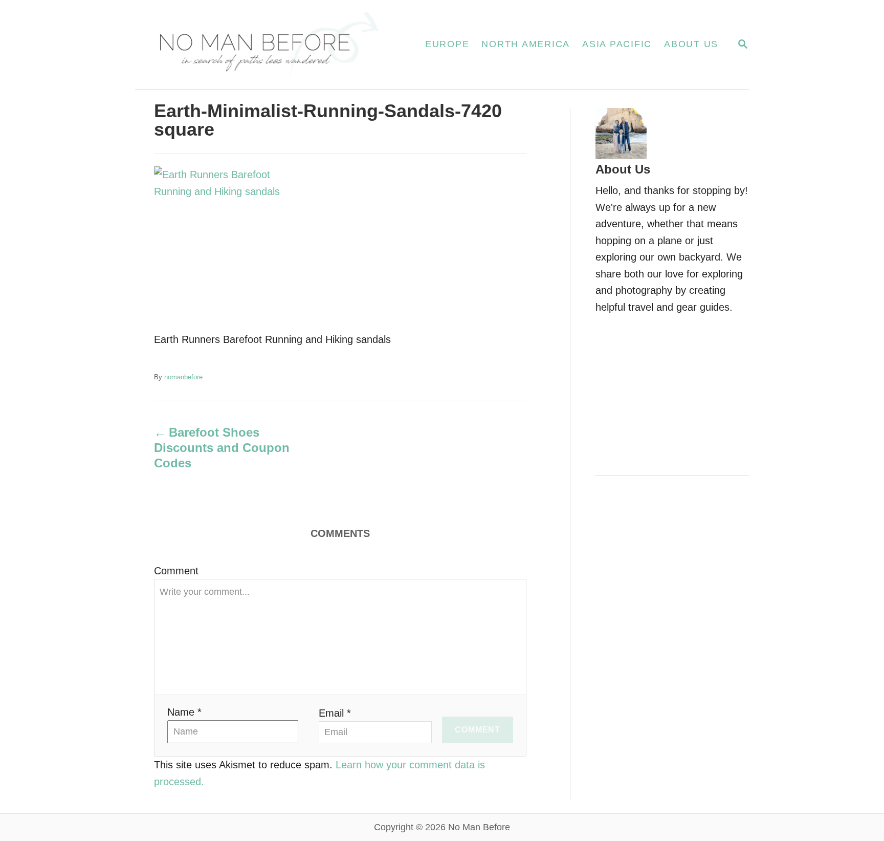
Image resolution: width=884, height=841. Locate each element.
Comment (176, 570)
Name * (184, 712)
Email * (335, 713)
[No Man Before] (268, 44)
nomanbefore (183, 377)
